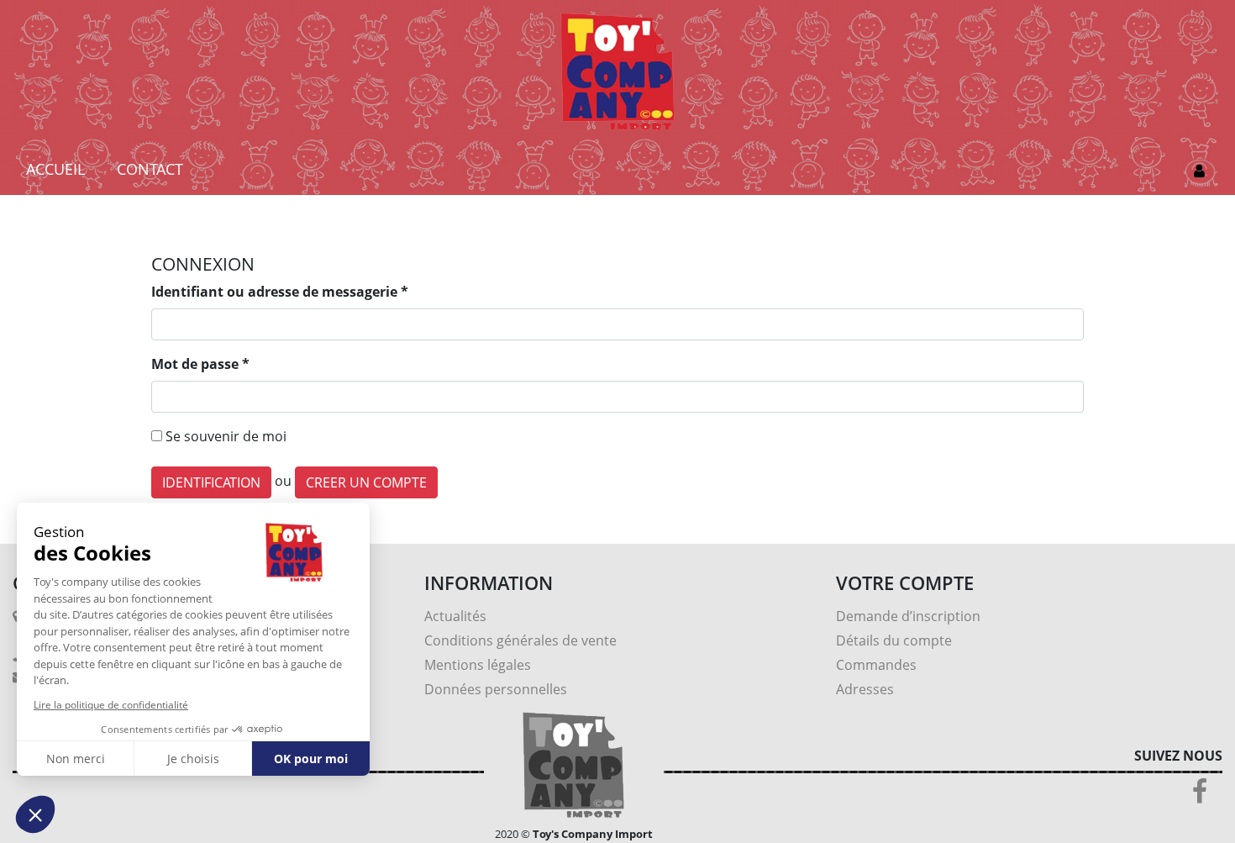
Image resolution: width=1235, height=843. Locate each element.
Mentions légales (477, 665)
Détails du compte (894, 640)
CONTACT (150, 169)
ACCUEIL (55, 169)
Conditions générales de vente (520, 640)
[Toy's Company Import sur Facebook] (1199, 796)
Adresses (865, 689)
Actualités (455, 616)
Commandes (876, 665)
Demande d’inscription (908, 616)
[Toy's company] (617, 70)
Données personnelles (495, 689)
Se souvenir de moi (226, 436)
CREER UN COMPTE (366, 482)
